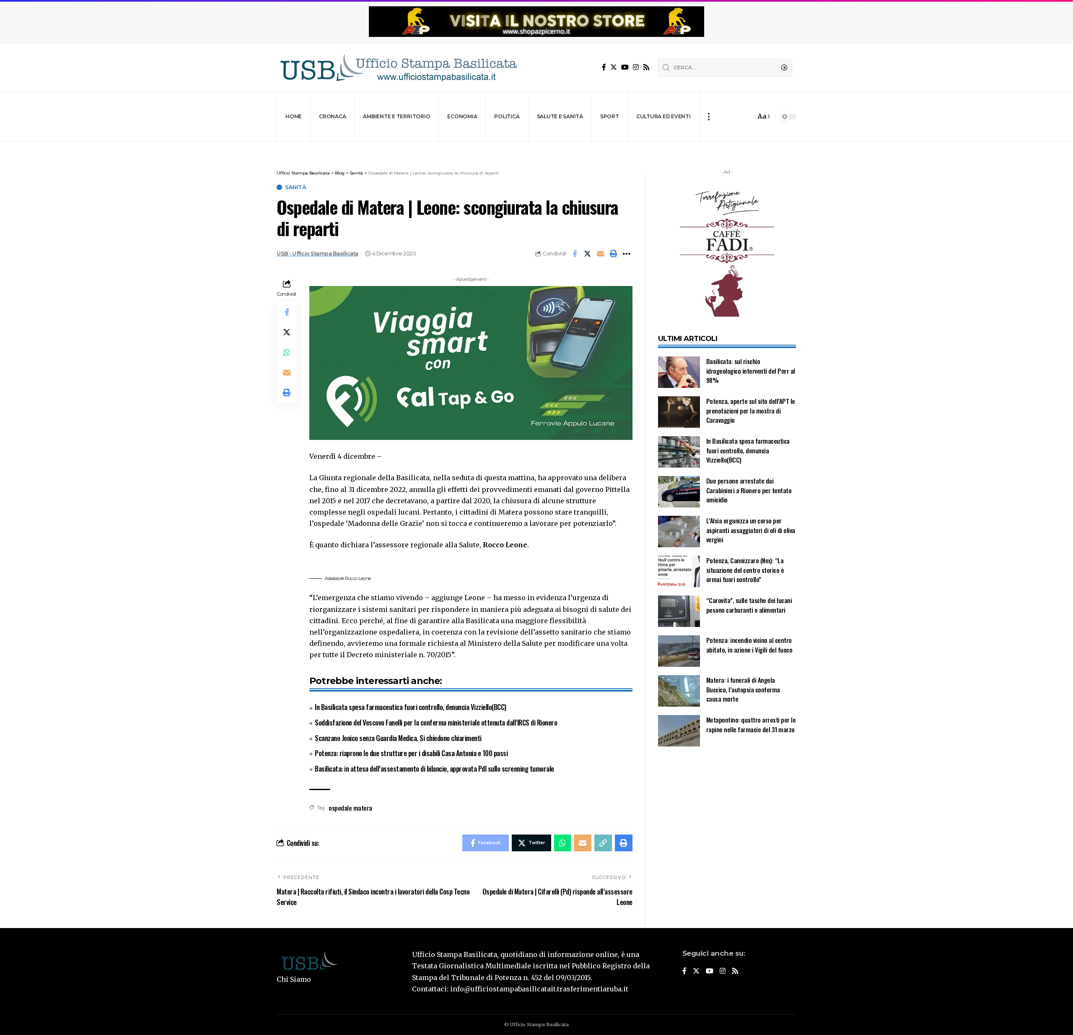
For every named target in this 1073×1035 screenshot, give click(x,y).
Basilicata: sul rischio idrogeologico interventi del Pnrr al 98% (750, 370)
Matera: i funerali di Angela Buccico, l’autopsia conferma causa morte (743, 689)
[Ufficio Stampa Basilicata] (398, 67)
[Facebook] (604, 67)
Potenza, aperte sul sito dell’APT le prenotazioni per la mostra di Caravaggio (750, 410)
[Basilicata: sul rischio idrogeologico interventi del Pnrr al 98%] (679, 372)
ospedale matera (350, 807)
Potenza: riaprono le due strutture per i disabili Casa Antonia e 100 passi (411, 753)
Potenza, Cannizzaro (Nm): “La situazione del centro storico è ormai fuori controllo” (745, 570)
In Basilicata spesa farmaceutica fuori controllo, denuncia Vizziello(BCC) (410, 707)
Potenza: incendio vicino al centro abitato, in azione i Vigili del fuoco (749, 644)
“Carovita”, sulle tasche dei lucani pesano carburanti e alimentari (749, 605)
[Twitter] (613, 67)
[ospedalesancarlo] (536, 147)
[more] (708, 116)
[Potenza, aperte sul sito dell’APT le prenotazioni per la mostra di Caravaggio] (679, 412)
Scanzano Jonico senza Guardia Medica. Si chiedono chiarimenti (398, 738)
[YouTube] (625, 67)
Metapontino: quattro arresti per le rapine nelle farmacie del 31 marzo (751, 724)
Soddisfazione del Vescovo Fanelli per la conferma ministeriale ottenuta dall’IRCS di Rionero (436, 722)
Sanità (295, 187)
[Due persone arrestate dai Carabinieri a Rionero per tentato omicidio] (679, 491)
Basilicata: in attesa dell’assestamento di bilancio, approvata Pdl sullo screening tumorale (434, 768)
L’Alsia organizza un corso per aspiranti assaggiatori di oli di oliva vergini (750, 530)
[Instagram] (636, 67)
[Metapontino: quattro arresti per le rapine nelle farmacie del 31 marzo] (679, 730)
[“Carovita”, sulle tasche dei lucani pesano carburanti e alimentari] (679, 611)
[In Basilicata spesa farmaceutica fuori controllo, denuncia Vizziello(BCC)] (679, 452)
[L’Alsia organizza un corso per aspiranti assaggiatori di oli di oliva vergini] (679, 531)
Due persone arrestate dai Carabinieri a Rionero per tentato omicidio (749, 490)
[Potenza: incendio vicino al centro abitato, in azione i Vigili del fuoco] (679, 651)
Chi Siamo (294, 979)
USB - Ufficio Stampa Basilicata (317, 253)
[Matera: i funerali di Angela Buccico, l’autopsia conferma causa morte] (679, 691)
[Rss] (646, 67)
